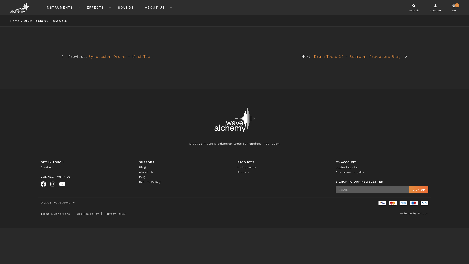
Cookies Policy (88, 213)
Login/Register (347, 167)
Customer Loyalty (350, 172)
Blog (142, 167)
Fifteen (423, 213)
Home (15, 21)
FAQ (142, 177)
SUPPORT (147, 162)
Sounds (126, 7)
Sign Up (419, 189)
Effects (95, 7)
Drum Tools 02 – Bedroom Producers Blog (357, 56)
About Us (155, 7)
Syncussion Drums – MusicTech (120, 56)
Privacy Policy (115, 213)
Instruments (59, 7)
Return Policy (150, 182)
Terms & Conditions (55, 213)
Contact (47, 167)
